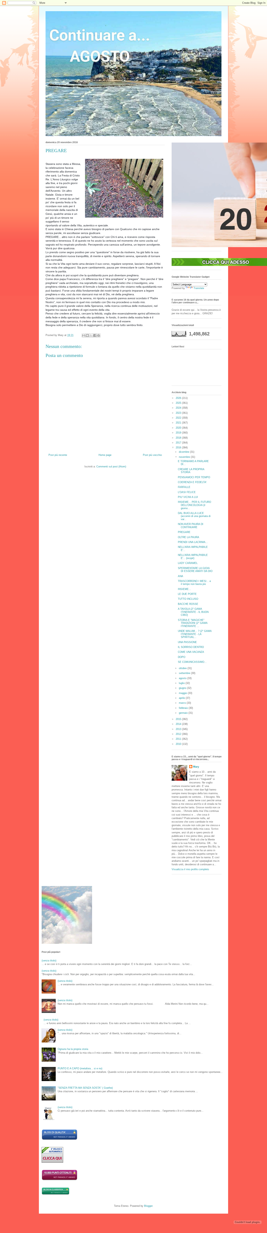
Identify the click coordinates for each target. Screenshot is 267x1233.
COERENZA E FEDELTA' (192, 482)
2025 (179, 402)
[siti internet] (59, 1139)
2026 (179, 398)
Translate (199, 288)
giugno (183, 688)
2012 (179, 734)
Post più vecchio (152, 454)
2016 (179, 447)
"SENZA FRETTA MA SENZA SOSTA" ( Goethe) (85, 1087)
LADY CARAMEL (188, 563)
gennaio (183, 712)
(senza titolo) (49, 960)
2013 (179, 729)
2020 (179, 427)
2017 (179, 442)
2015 (179, 719)
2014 (179, 724)
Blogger (148, 1205)
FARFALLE (184, 487)
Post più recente (57, 454)
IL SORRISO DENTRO (191, 647)
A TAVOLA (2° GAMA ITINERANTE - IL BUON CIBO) (193, 611)
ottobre (183, 668)
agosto (183, 678)
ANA (180, 576)
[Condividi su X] (91, 335)
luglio (182, 683)
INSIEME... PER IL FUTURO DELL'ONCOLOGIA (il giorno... (194, 504)
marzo (183, 702)
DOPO (181, 657)
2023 (179, 412)
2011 (179, 738)
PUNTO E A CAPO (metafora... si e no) (80, 1068)
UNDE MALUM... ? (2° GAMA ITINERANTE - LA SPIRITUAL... (194, 634)
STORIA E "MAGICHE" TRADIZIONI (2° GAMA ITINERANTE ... (192, 623)
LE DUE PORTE (187, 594)
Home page (105, 454)
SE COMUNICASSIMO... (192, 661)
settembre (185, 673)
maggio (183, 693)
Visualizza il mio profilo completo (190, 869)
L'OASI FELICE (187, 492)
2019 (179, 432)
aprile (182, 697)
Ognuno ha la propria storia (73, 1049)
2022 (179, 417)
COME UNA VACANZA (191, 651)
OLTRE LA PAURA (188, 537)
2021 (179, 422)
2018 (179, 437)
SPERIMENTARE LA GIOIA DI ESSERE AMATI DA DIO (195, 570)
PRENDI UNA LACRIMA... (193, 542)
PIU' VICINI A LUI (188, 497)
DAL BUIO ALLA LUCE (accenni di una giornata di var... (194, 516)
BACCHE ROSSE (188, 603)
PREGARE (184, 532)
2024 (179, 407)
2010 (179, 744)
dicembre (184, 451)
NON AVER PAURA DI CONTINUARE (190, 526)
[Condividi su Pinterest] (98, 335)
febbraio (184, 707)
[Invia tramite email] (84, 335)
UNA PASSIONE (187, 642)
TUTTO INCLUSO (188, 598)
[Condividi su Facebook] (95, 335)
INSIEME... (184, 589)
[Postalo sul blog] (87, 335)
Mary (196, 766)
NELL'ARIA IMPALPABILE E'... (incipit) (193, 557)
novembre (185, 456)
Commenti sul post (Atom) (111, 466)
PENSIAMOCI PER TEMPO (194, 477)
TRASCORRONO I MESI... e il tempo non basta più (194, 583)
